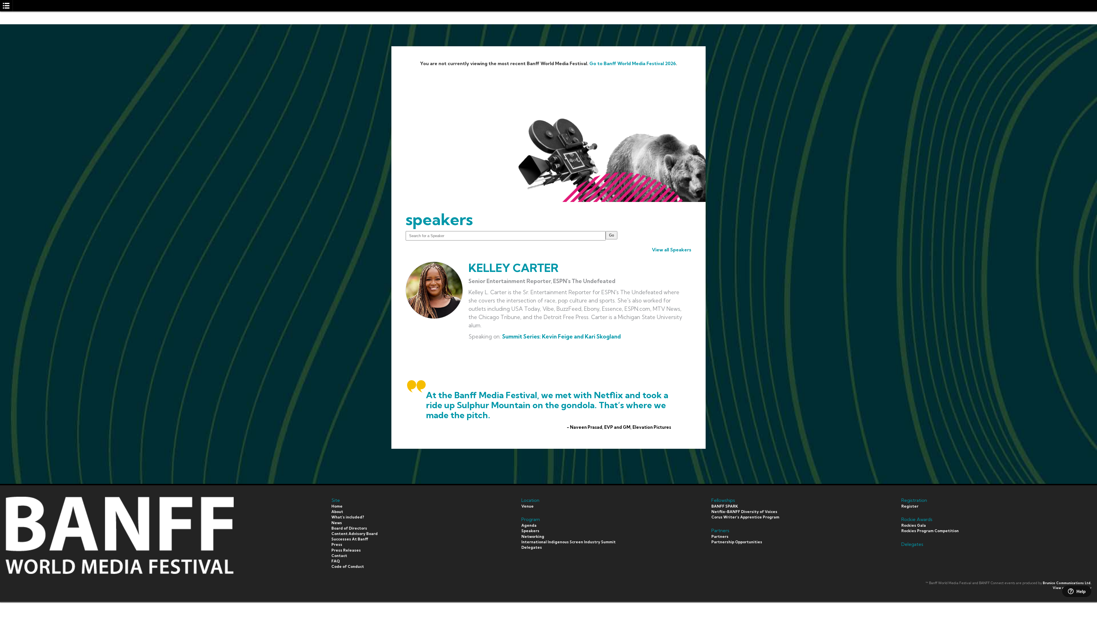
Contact (339, 555)
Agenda (529, 525)
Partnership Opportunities (736, 542)
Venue (527, 506)
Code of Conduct (347, 566)
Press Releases (346, 550)
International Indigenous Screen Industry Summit (568, 542)
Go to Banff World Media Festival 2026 (632, 63)
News (336, 522)
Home (337, 506)
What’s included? (347, 517)
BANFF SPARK (724, 506)
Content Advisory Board (354, 533)
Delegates (531, 547)
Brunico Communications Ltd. (1067, 583)
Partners (719, 536)
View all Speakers (671, 250)
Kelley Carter (513, 268)
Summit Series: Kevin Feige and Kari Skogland (561, 336)
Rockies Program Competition (930, 530)
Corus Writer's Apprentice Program (745, 517)
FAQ (335, 561)
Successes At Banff (349, 539)
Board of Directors (349, 528)
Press (336, 544)
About (337, 511)
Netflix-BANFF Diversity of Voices (744, 511)
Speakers (530, 530)
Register (909, 506)
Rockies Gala (913, 525)
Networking (532, 536)
